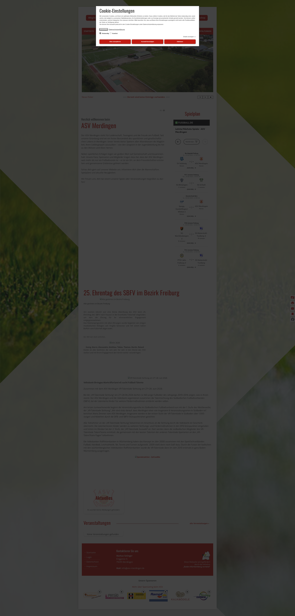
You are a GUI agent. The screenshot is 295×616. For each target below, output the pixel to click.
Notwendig (105, 33)
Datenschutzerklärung (117, 29)
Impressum (103, 29)
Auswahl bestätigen (147, 41)
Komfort (115, 33)
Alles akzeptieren (115, 41)
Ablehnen (180, 41)
